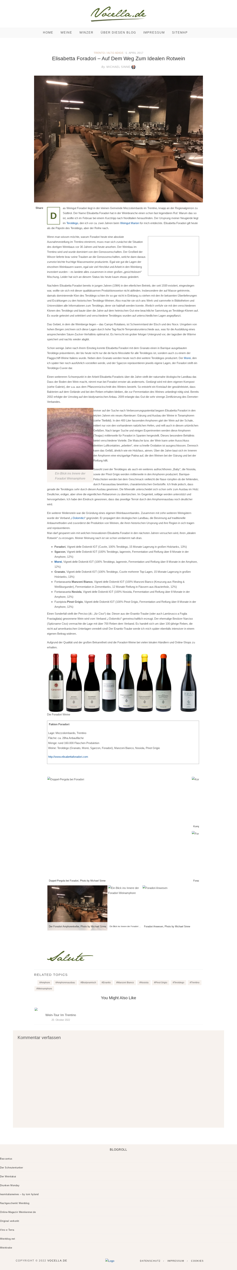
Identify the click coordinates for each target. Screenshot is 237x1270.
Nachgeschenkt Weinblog (14, 1203)
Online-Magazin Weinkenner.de (18, 1212)
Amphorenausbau (66, 982)
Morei (187, 358)
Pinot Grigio (161, 982)
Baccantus (6, 1158)
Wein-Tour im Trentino (60, 1015)
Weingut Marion (129, 223)
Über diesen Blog (118, 32)
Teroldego (72, 223)
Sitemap (180, 32)
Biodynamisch (89, 982)
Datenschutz (150, 1261)
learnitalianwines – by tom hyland (19, 1194)
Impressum (154, 32)
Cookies (197, 1261)
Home (48, 32)
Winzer (86, 32)
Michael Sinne (115, 66)
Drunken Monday (9, 1185)
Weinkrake (6, 1247)
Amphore (45, 982)
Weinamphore (45, 988)
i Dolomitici (78, 518)
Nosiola (144, 982)
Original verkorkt (9, 1221)
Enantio (107, 982)
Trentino (195, 982)
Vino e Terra (7, 1229)
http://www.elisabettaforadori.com (68, 756)
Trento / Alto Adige (108, 52)
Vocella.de (57, 1260)
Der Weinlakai (8, 1176)
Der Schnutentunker (11, 1167)
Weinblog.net (7, 1238)
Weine (66, 32)
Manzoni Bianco (126, 982)
